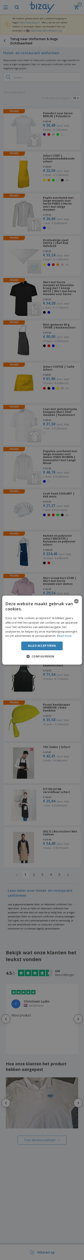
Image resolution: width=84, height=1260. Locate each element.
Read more (64, 636)
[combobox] (76, 601)
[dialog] (42, 629)
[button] (42, 656)
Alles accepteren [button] (42, 646)
